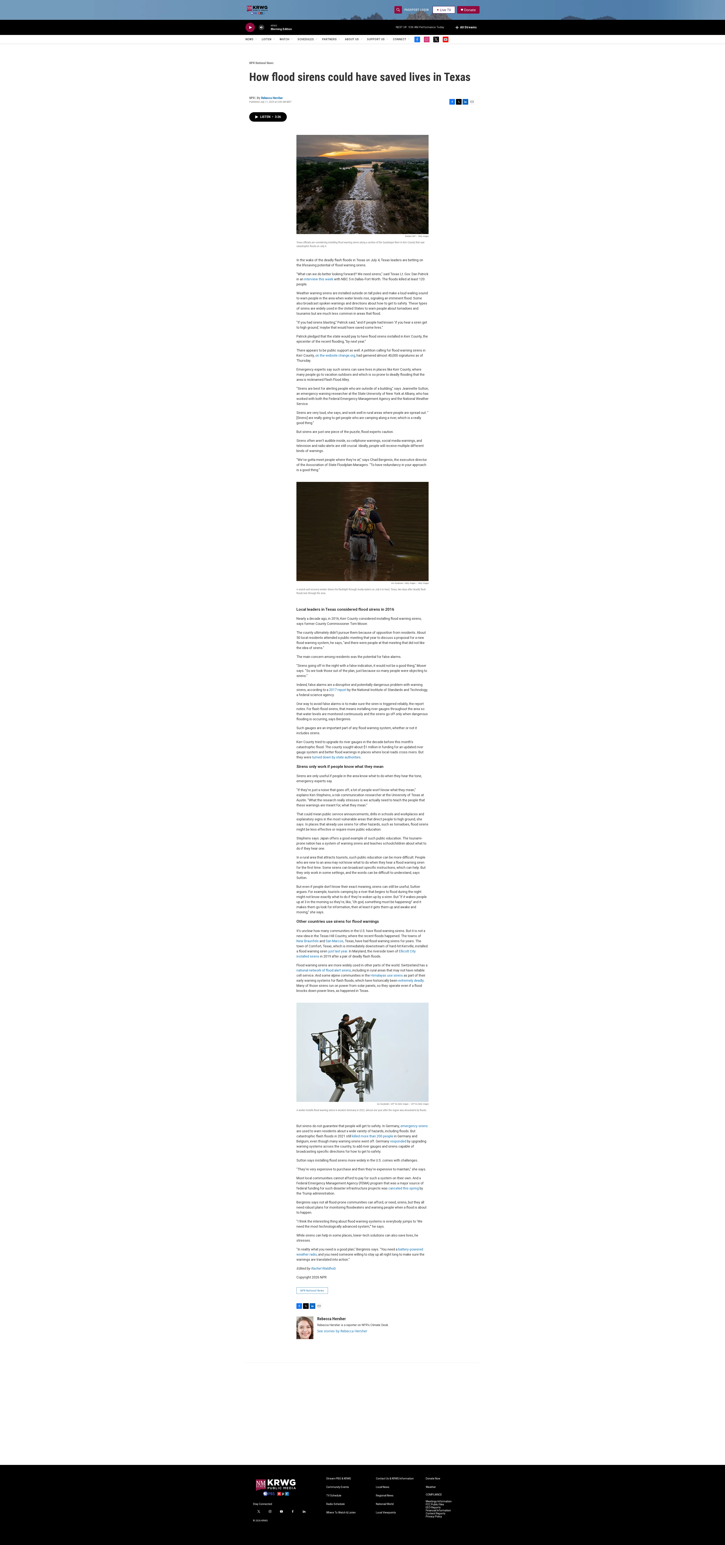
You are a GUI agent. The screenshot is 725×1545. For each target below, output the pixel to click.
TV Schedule (333, 1495)
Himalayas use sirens (387, 975)
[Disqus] (362, 1414)
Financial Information (438, 1510)
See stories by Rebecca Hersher (342, 1331)
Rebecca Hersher (272, 98)
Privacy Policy (434, 1516)
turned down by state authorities (336, 757)
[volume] (261, 27)
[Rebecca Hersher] (304, 1327)
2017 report (337, 690)
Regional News (384, 1495)
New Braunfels (307, 941)
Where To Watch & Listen (341, 1512)
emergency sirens (414, 1126)
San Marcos (334, 941)
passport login (416, 9)
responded (398, 1141)
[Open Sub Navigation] (256, 39)
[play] (250, 27)
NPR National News (261, 63)
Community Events (337, 1487)
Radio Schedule (335, 1504)
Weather (431, 1487)
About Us (352, 39)
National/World (385, 1504)
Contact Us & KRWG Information (395, 1478)
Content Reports (435, 1513)
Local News (382, 1487)
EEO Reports (433, 1507)
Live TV (445, 10)
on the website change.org (335, 355)
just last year (337, 951)
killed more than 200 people (372, 1136)
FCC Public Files (435, 1504)
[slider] (267, 27)
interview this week (318, 279)
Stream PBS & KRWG (338, 1478)
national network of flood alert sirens (323, 970)
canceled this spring (403, 1188)
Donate (470, 10)
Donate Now (433, 1478)
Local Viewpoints (386, 1512)
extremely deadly (411, 980)
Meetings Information (439, 1501)
